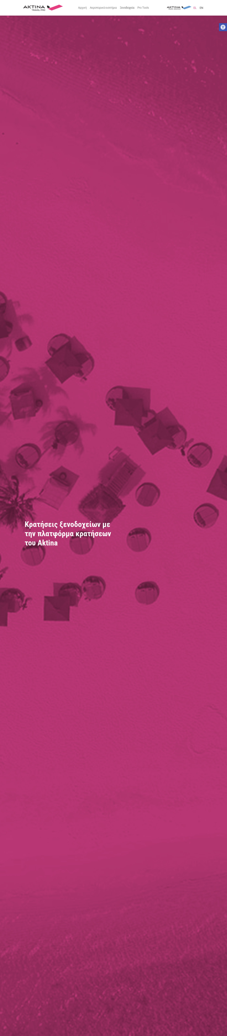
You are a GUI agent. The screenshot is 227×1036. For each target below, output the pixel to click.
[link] (223, 27)
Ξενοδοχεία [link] (127, 7)
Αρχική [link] (82, 7)
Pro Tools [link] (143, 7)
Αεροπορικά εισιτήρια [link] (103, 7)
